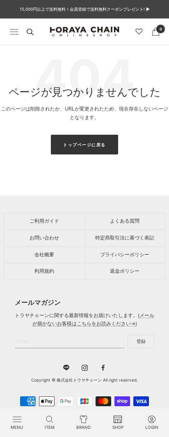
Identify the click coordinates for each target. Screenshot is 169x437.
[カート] (155, 32)
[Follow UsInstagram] (84, 368)
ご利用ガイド (44, 221)
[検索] (30, 32)
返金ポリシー (124, 271)
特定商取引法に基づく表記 (124, 238)
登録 (141, 341)
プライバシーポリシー (124, 254)
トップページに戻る (84, 144)
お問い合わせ (44, 238)
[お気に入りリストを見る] (140, 31)
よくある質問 (124, 221)
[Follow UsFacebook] (103, 368)
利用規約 (44, 271)
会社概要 (44, 254)
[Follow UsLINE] (66, 368)
